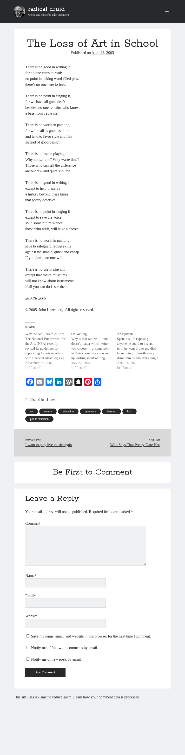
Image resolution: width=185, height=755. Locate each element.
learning (111, 411)
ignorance (90, 411)
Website (31, 616)
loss (129, 411)
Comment (32, 523)
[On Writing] (94, 351)
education (68, 411)
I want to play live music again (48, 445)
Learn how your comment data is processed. (106, 697)
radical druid (46, 9)
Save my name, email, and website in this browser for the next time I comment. (91, 636)
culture (48, 411)
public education (39, 419)
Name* (30, 575)
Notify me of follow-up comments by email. (64, 648)
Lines (51, 399)
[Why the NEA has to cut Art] (48, 351)
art (31, 411)
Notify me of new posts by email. (56, 659)
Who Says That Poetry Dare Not (135, 445)
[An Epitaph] (140, 351)
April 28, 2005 (103, 53)
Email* (30, 596)
